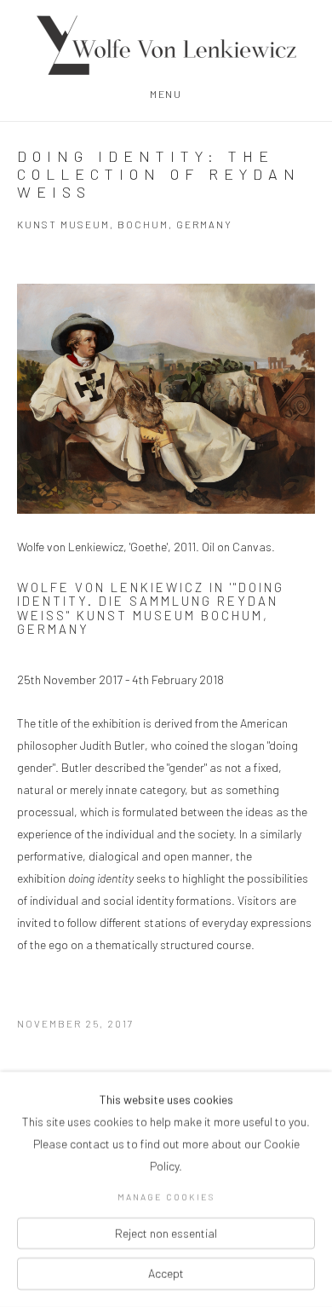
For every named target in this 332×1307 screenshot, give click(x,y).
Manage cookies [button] (166, 1196)
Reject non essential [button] (166, 1232)
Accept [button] (166, 1273)
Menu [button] (165, 94)
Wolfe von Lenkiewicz (166, 45)
